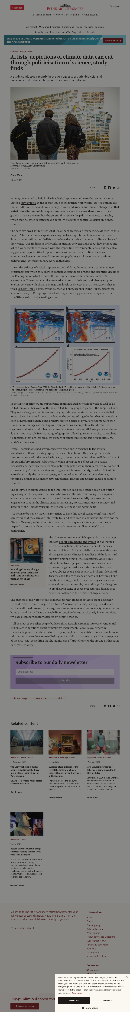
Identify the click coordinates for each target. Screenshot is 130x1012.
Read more (77, 993)
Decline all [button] (108, 1000)
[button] (91, 1008)
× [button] (126, 977)
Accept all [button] (74, 1000)
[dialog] (92, 993)
